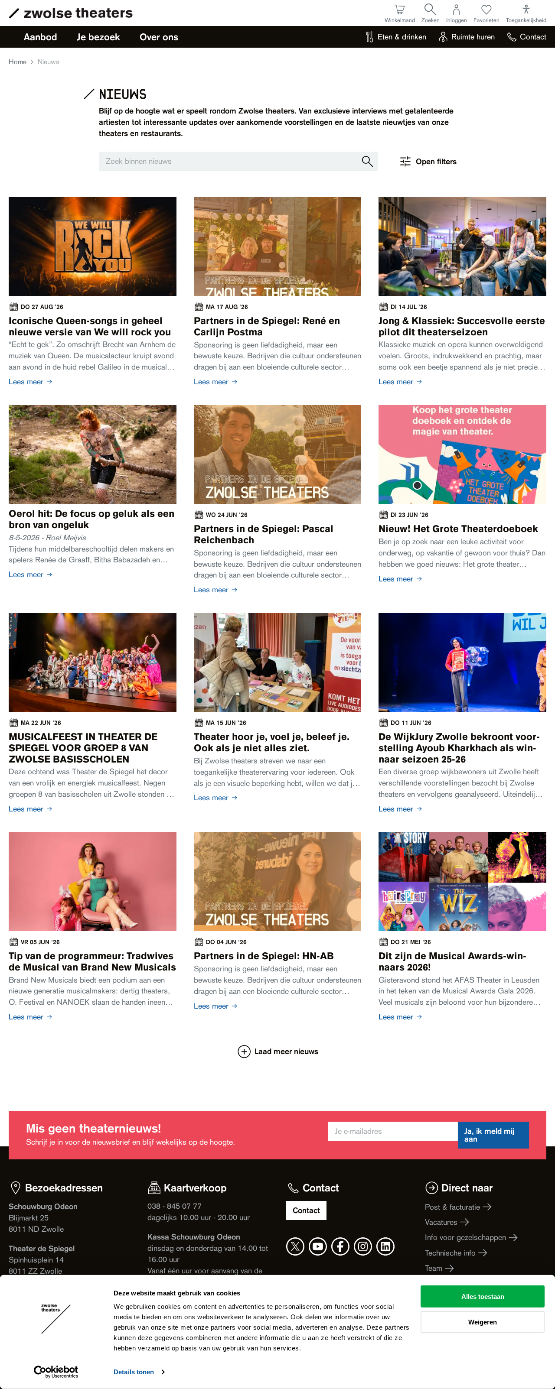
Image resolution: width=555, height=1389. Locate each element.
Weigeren (482, 1321)
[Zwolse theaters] (78, 13)
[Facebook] (340, 1246)
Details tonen (134, 1372)
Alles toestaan (482, 1296)
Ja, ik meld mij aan (489, 1134)
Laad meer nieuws (286, 1051)
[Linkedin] (385, 1246)
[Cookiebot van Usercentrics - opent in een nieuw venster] (56, 1372)
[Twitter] (295, 1246)
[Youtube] (318, 1246)
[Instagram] (363, 1246)
